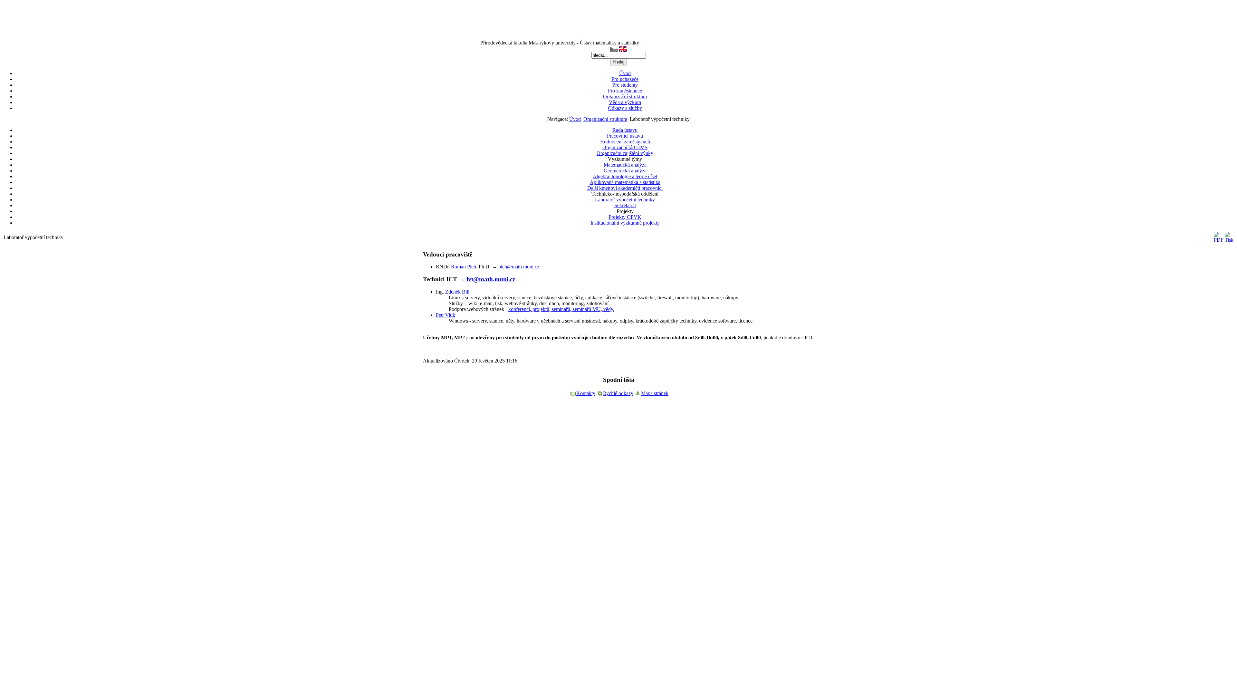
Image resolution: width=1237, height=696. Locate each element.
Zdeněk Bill (457, 292)
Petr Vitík (445, 315)
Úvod (575, 119)
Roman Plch (463, 266)
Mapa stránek (654, 393)
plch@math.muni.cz (518, 266)
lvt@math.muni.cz (490, 279)
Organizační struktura (605, 119)
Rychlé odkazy (618, 393)
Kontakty (585, 393)
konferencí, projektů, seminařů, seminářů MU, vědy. (561, 309)
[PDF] (1218, 240)
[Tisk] (1229, 240)
